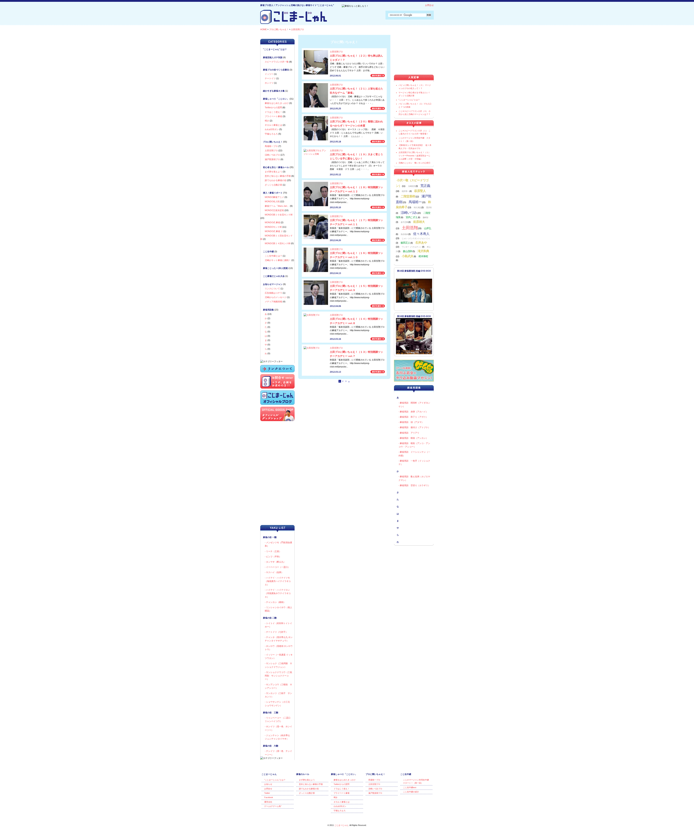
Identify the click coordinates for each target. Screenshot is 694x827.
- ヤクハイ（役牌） (274, 572)
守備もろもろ (271, 134)
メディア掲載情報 (273, 301)
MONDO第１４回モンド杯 (277, 243)
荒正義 (425, 186)
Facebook (268, 797)
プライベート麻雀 (273, 116)
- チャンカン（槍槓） (275, 602)
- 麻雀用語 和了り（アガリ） (413, 417)
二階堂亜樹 (408, 196)
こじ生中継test (409, 787)
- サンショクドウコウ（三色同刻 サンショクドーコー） (278, 675)
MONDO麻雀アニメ (274, 197)
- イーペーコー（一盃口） (277, 567)
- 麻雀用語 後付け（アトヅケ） (414, 427)
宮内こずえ (411, 217)
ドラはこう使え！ (273, 112)
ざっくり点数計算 (273, 185)
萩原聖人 (420, 191)
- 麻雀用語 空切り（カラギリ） (414, 485)
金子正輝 (404, 222)
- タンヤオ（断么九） (275, 562)
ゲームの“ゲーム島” (273, 806)
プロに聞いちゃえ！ (279, 29)
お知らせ (268, 784)
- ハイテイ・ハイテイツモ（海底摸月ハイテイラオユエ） (278, 581)
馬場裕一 (415, 202)
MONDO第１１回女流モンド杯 (276, 237)
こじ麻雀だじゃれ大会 (274, 276)
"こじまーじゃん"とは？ (275, 49)
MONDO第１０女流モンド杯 (279, 214)
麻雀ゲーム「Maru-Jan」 (277, 206)
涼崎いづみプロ (272, 155)
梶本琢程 (423, 256)
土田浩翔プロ (297, 29)
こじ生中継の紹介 (411, 792)
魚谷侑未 (404, 234)
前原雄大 (419, 222)
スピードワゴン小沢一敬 (277, 62)
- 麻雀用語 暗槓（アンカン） (413, 438)
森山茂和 (407, 251)
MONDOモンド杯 (273, 227)
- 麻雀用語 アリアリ (409, 433)
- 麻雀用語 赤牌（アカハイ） (413, 411)
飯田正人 (405, 242)
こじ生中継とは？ (273, 256)
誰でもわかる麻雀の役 (275, 180)
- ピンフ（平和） (273, 556)
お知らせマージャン (272, 284)
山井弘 (427, 228)
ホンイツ (269, 83)
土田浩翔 (410, 227)
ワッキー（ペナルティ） (412, 247)
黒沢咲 (429, 207)
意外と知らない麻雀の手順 (278, 176)
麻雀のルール (302, 774)
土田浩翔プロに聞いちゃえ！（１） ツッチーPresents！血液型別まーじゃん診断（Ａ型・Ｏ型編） (414, 155)
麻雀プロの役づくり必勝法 (276, 69)
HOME (263, 29)
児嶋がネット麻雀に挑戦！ (278, 260)
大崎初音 (411, 186)
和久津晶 (417, 207)
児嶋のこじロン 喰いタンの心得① (414, 163)
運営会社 (268, 802)
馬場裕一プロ (271, 146)
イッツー (269, 74)
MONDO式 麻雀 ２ (274, 231)
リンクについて (272, 288)
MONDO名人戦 (272, 201)
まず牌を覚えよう (273, 171)
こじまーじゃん (269, 774)
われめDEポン (272, 129)
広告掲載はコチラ (273, 293)
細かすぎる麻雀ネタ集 (274, 91)
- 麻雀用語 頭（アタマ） (411, 422)
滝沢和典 (423, 251)
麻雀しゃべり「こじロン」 (276, 99)
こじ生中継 (268, 251)
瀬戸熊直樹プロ (272, 159)
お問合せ (429, 5)
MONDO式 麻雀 (272, 222)
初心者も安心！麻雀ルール (276, 167)
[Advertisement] (278, 500)
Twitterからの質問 (273, 107)
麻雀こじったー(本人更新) (275, 268)
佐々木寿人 (421, 234)
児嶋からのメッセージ (275, 297)
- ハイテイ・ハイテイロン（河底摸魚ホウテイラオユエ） (278, 593)
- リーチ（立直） (273, 551)
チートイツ (270, 78)
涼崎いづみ (409, 213)
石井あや (421, 242)
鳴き (267, 120)
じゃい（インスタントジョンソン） (416, 238)
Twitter (267, 793)
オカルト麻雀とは (273, 125)
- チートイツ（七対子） (276, 632)
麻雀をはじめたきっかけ (277, 103)
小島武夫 (407, 256)
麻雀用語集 (268, 309)
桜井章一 (405, 191)
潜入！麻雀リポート (272, 193)
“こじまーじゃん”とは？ (409, 100)
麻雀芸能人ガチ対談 (272, 57)
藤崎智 (425, 217)
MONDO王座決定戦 (274, 210)
